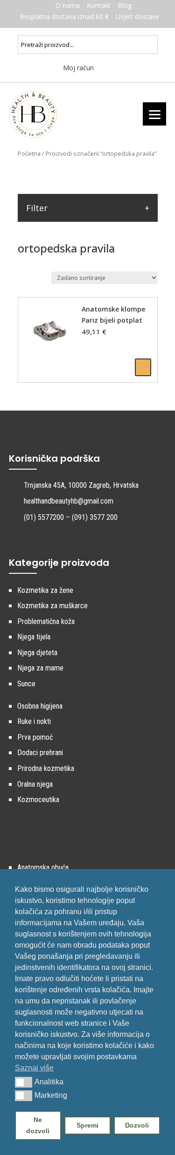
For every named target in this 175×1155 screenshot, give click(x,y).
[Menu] (154, 114)
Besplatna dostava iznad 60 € (64, 16)
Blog (125, 5)
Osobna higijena (40, 706)
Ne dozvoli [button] (37, 1125)
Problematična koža (46, 621)
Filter (37, 207)
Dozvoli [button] (137, 1125)
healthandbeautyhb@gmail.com (68, 501)
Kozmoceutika (38, 799)
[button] (23, 1082)
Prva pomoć (35, 737)
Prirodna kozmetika (45, 768)
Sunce (26, 683)
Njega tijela (33, 636)
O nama (68, 5)
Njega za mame (40, 668)
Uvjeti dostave (137, 16)
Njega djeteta (37, 652)
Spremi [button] (87, 1125)
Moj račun (77, 67)
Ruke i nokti (34, 721)
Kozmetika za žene (45, 590)
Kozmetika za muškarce (52, 605)
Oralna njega (35, 784)
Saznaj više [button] (34, 1068)
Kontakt (99, 5)
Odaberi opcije (143, 367)
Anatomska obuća (43, 867)
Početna (29, 153)
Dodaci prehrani (40, 752)
